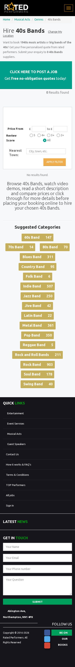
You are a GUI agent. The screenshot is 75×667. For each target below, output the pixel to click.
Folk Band (38, 276)
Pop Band (38, 335)
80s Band (55, 247)
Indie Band (38, 286)
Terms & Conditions (17, 474)
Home (6, 19)
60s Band (37, 237)
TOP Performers (15, 485)
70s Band (20, 247)
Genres (38, 19)
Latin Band (38, 315)
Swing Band (38, 384)
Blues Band (38, 257)
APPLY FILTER (54, 162)
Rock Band (38, 364)
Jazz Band (37, 296)
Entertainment (15, 413)
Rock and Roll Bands (38, 355)
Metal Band (38, 325)
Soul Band (38, 374)
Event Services (15, 423)
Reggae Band (38, 345)
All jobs (10, 495)
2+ (62, 135)
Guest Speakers (16, 444)
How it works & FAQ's (18, 464)
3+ (52, 135)
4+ (43, 135)
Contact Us (12, 454)
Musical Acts (22, 19)
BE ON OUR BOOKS (63, 633)
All (49, 140)
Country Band (37, 267)
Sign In (10, 505)
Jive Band (38, 306)
